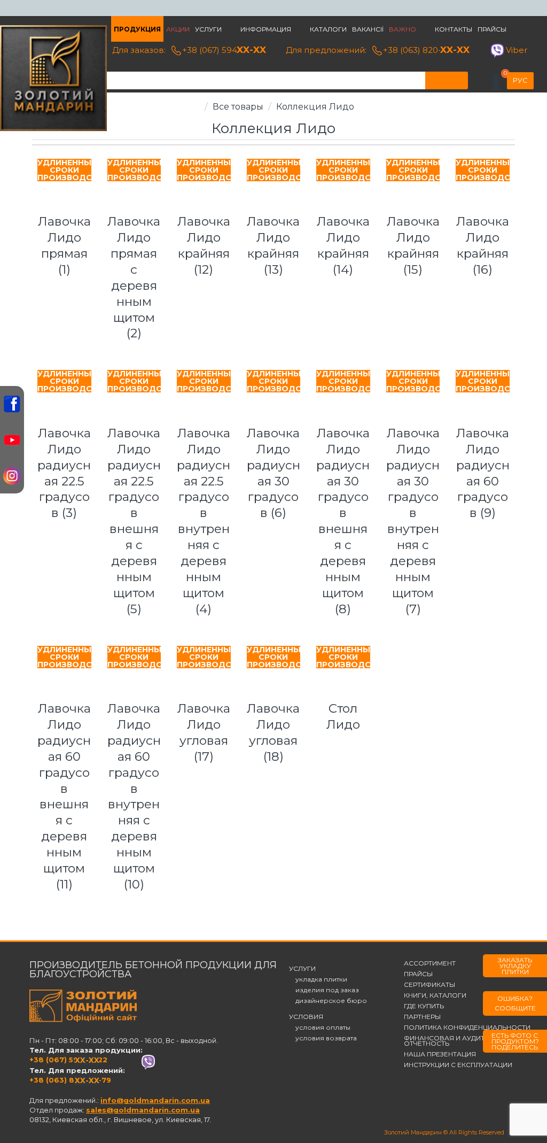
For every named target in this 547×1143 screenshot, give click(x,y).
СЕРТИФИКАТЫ (429, 984)
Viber (516, 50)
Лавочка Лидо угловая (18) (273, 732)
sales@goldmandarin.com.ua (143, 1110)
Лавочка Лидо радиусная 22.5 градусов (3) (64, 473)
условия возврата (323, 1038)
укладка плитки (318, 979)
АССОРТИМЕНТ (430, 963)
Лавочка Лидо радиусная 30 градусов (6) (273, 473)
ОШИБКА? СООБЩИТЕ (515, 1003)
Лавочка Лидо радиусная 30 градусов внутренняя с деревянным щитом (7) (413, 521)
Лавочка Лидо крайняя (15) (413, 245)
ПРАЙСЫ (418, 974)
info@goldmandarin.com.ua (155, 1100)
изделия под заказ (324, 990)
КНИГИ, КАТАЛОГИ (435, 995)
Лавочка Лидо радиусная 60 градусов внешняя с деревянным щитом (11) (64, 796)
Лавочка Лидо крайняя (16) (482, 245)
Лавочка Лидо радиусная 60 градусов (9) (483, 473)
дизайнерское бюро (328, 1000)
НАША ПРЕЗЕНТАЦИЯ (440, 1054)
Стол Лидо (343, 716)
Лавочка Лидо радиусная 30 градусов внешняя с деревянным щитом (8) (343, 521)
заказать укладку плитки (515, 966)
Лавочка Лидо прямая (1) (64, 245)
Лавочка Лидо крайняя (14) (343, 245)
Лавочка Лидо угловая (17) (203, 732)
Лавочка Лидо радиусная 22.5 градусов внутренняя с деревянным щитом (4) (203, 521)
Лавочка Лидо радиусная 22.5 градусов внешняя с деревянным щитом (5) (134, 521)
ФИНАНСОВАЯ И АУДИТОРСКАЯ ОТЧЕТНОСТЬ (458, 1041)
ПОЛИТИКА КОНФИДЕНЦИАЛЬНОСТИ (467, 1027)
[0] (496, 82)
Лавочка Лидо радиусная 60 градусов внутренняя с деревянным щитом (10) (134, 796)
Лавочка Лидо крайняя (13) (273, 245)
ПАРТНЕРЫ (422, 1017)
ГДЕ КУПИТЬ (424, 1006)
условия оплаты (319, 1027)
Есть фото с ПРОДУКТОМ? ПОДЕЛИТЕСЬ (515, 1041)
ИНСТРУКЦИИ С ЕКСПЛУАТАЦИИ (458, 1065)
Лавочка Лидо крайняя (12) (203, 245)
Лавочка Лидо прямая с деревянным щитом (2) (133, 277)
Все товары (238, 107)
